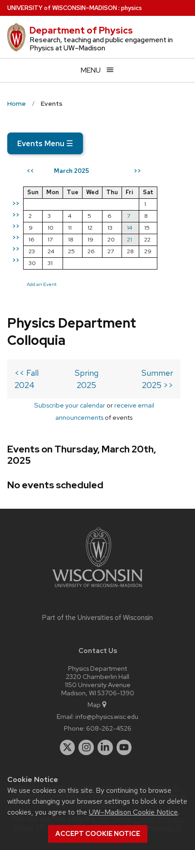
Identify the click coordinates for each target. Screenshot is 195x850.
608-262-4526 (109, 728)
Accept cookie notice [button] (97, 833)
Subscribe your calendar (69, 405)
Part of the (97, 617)
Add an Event (42, 284)
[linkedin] (105, 747)
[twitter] (67, 747)
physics (131, 8)
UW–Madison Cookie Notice (133, 812)
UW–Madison (62, 8)
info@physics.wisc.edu (106, 716)
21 (129, 239)
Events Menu (45, 143)
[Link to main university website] (97, 589)
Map (94, 704)
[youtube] (124, 747)
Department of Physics (81, 30)
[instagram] (86, 747)
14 (130, 227)
